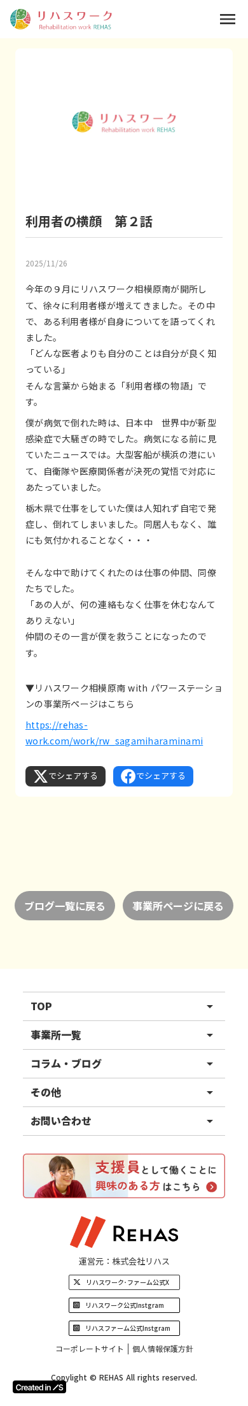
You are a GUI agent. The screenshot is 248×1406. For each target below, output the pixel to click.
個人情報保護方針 (162, 1349)
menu (227, 19)
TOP (41, 1006)
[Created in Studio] (39, 1387)
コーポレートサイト (89, 1349)
